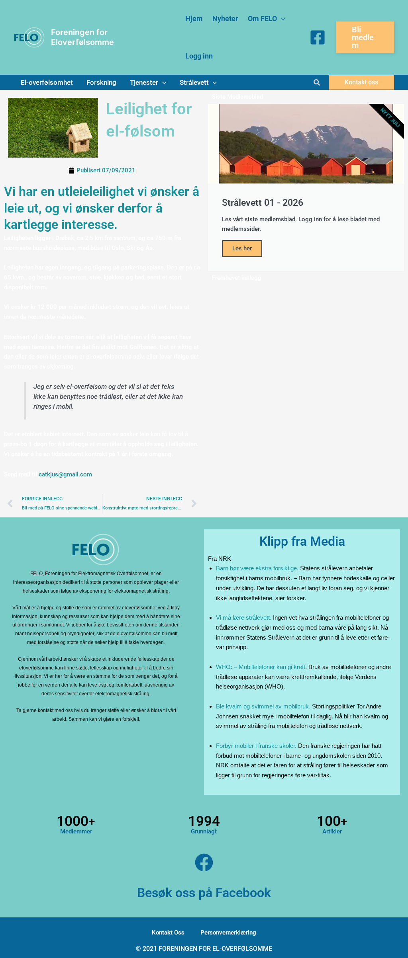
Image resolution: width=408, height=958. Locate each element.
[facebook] (317, 37)
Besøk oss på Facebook (204, 892)
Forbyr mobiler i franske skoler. (256, 745)
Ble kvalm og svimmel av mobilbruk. (263, 706)
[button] (281, 19)
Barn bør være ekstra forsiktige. (257, 568)
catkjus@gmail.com (65, 474)
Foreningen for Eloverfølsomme (82, 37)
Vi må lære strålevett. (243, 617)
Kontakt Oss (168, 932)
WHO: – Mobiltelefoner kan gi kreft (260, 666)
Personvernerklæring (228, 932)
